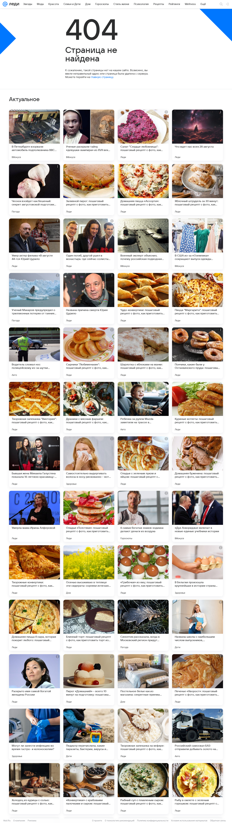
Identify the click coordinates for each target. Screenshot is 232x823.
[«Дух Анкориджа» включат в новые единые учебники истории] (197, 516)
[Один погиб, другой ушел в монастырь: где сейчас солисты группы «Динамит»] (88, 244)
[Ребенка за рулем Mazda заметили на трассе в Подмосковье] (143, 407)
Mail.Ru (7, 820)
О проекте (97, 820)
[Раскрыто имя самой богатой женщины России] (34, 679)
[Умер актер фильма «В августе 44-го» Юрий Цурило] (34, 244)
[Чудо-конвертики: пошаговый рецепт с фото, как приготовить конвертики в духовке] (143, 298)
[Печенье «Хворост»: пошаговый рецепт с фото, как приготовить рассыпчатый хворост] (197, 679)
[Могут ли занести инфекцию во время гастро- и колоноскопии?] (34, 734)
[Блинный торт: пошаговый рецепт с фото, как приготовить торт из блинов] (88, 625)
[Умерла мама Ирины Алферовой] (34, 516)
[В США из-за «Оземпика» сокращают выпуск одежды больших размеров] (197, 244)
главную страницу (102, 77)
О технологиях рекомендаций (119, 820)
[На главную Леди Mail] (13, 4)
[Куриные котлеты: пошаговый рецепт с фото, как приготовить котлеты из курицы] (197, 407)
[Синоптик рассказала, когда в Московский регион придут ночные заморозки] (143, 625)
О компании (19, 820)
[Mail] (5, 4)
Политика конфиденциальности (152, 820)
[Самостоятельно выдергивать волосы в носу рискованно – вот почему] (88, 461)
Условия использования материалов (189, 820)
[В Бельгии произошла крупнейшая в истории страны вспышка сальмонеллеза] (197, 570)
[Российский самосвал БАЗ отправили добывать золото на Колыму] (197, 734)
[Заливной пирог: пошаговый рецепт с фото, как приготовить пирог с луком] (88, 189)
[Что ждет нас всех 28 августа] (197, 135)
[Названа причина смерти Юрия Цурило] (88, 298)
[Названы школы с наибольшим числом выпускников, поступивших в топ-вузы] (197, 625)
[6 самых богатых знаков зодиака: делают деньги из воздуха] (143, 516)
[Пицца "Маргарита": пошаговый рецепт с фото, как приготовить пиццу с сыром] (197, 298)
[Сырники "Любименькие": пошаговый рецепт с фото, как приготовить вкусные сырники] (88, 352)
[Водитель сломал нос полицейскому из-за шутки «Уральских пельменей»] (34, 352)
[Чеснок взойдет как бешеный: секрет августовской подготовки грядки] (34, 189)
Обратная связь (218, 820)
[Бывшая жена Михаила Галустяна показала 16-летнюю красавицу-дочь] (34, 461)
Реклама (32, 820)
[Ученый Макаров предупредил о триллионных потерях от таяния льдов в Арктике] (34, 298)
